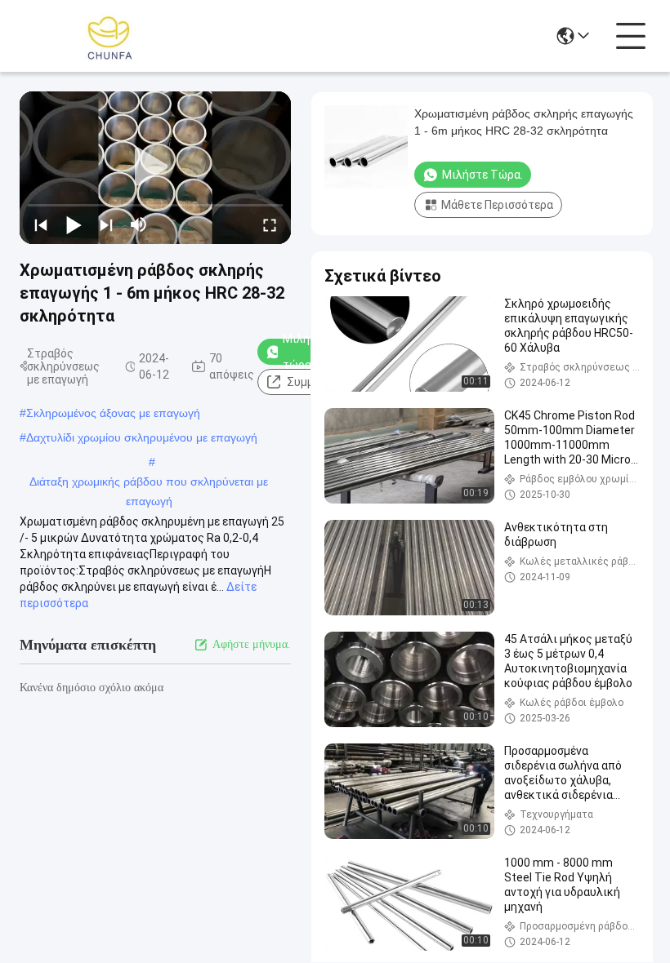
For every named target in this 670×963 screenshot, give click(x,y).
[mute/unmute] (139, 224)
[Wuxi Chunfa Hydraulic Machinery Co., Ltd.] (109, 35)
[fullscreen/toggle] (269, 224)
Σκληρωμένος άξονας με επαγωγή (113, 412)
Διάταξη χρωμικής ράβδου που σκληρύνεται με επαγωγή (148, 483)
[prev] (41, 224)
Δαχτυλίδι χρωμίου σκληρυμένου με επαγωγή (141, 437)
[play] (155, 167)
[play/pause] (73, 224)
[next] (106, 224)
